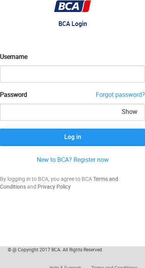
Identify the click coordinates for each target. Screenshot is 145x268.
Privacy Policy (54, 186)
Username (13, 56)
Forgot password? (120, 94)
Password (13, 94)
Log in (72, 136)
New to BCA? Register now (73, 159)
